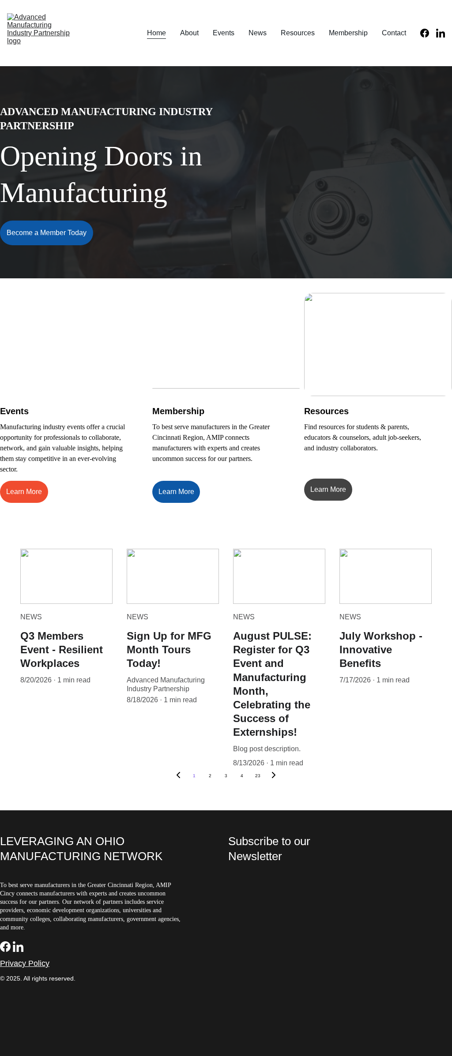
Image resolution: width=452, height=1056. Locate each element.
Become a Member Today (47, 232)
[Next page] (274, 776)
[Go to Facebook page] (428, 33)
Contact (394, 33)
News (258, 33)
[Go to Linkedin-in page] (440, 33)
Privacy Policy (24, 963)
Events (223, 33)
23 (257, 775)
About (189, 33)
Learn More (24, 491)
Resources (298, 33)
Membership (348, 33)
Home (156, 33)
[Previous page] (178, 776)
